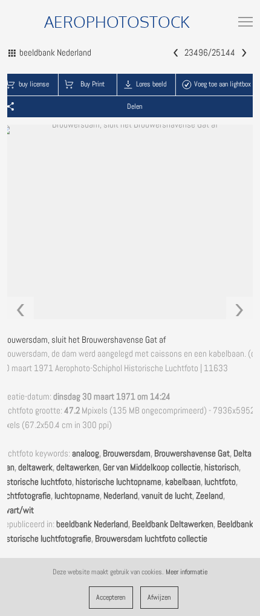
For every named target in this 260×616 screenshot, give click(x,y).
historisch (221, 467)
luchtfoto (220, 481)
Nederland (120, 495)
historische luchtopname (118, 481)
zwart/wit (17, 510)
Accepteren (110, 597)
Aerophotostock (117, 21)
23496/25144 (209, 52)
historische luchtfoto (36, 481)
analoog (85, 453)
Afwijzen (159, 597)
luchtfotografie (25, 495)
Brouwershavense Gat (192, 453)
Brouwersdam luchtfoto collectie (151, 538)
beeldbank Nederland (92, 524)
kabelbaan (183, 481)
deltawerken (77, 467)
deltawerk (35, 467)
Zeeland (209, 495)
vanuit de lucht (166, 495)
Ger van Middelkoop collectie (152, 467)
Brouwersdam (127, 453)
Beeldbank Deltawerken (172, 524)
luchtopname (77, 495)
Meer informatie (186, 572)
